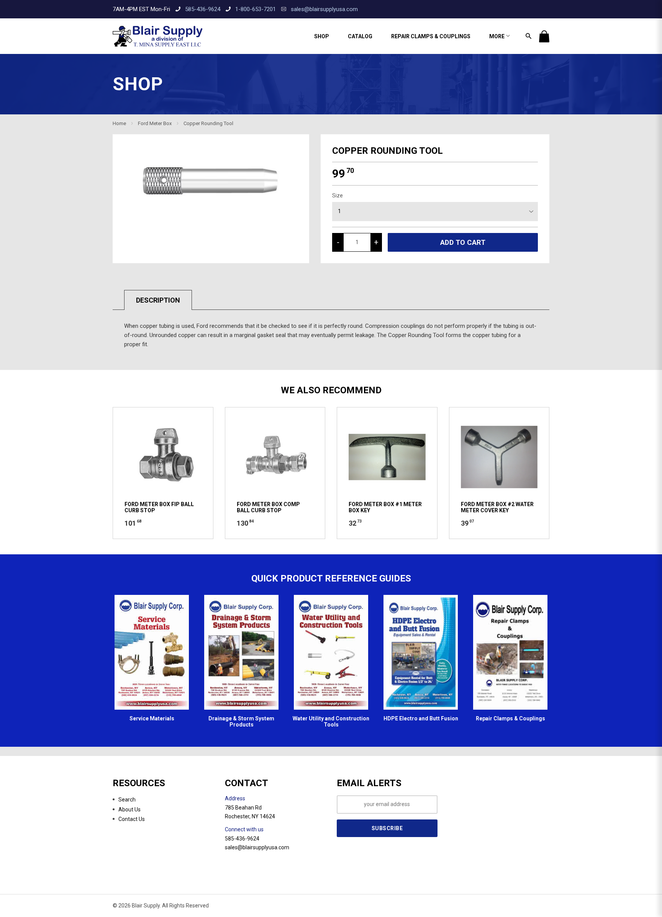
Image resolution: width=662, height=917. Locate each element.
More (497, 36)
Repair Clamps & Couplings (430, 36)
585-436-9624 (202, 9)
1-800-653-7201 (255, 9)
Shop (321, 36)
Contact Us (131, 819)
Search (127, 799)
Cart (544, 36)
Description (158, 300)
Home (119, 123)
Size (337, 195)
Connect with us (244, 829)
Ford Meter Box (155, 123)
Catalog (360, 36)
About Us (129, 809)
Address (235, 798)
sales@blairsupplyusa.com (324, 9)
